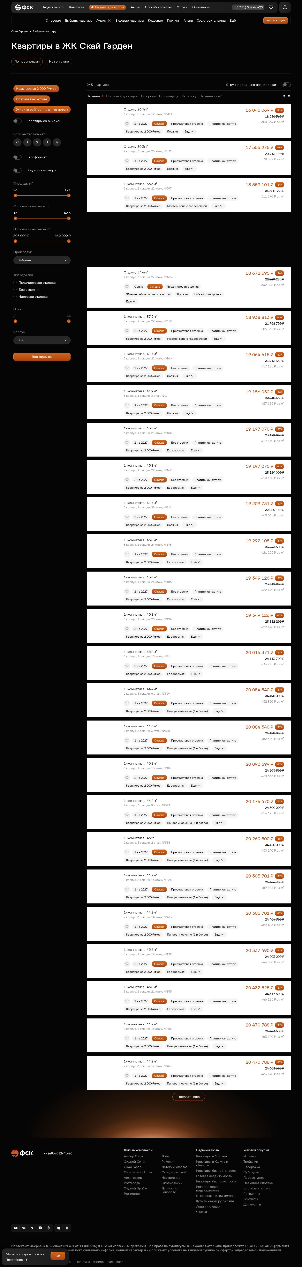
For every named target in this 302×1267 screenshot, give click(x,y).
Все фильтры (42, 357)
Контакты (250, 1199)
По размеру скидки (122, 96)
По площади (169, 96)
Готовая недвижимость (214, 1176)
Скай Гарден (19, 31)
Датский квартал (175, 1167)
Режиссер (132, 1194)
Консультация (276, 20)
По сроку (148, 96)
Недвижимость (53, 7)
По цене (93, 96)
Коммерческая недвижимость (207, 1188)
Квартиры (76, 7)
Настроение (171, 1178)
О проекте (53, 20)
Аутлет (101, 20)
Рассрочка (251, 1167)
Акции (135, 7)
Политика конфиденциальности (99, 1262)
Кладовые (155, 20)
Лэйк (165, 1156)
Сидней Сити (134, 1162)
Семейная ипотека (258, 1183)
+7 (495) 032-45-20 (58, 1153)
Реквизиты (251, 1194)
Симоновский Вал (138, 1172)
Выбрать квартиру (78, 20)
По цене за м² (211, 96)
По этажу (189, 96)
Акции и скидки (208, 1206)
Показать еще (189, 1097)
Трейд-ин (250, 1162)
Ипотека (249, 1156)
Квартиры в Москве (211, 1156)
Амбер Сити (133, 1156)
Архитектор (133, 1178)
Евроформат (37, 157)
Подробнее (14, 1260)
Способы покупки (158, 7)
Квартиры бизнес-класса (216, 1171)
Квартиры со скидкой (44, 121)
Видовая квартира (41, 170)
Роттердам (132, 1183)
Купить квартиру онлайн (215, 1201)
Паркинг (173, 20)
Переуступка (253, 1178)
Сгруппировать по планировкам (252, 85)
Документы (252, 1204)
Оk (57, 1256)
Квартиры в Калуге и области (212, 1163)
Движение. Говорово (170, 1190)
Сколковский (172, 1183)
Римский (168, 1162)
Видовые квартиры (129, 20)
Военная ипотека (256, 1188)
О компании (201, 7)
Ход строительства (211, 20)
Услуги (182, 7)
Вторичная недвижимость (216, 1196)
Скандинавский (174, 1172)
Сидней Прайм (135, 1188)
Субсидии (251, 1172)
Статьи (201, 1212)
